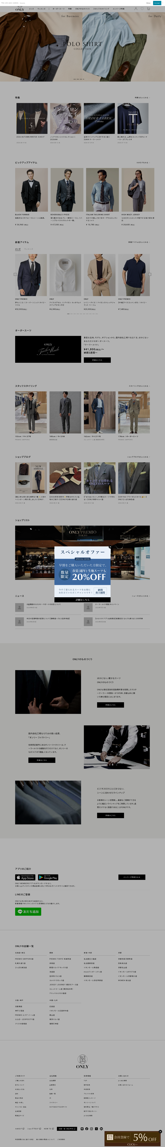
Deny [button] (149, 3)
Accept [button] (157, 3)
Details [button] (22, 3)
